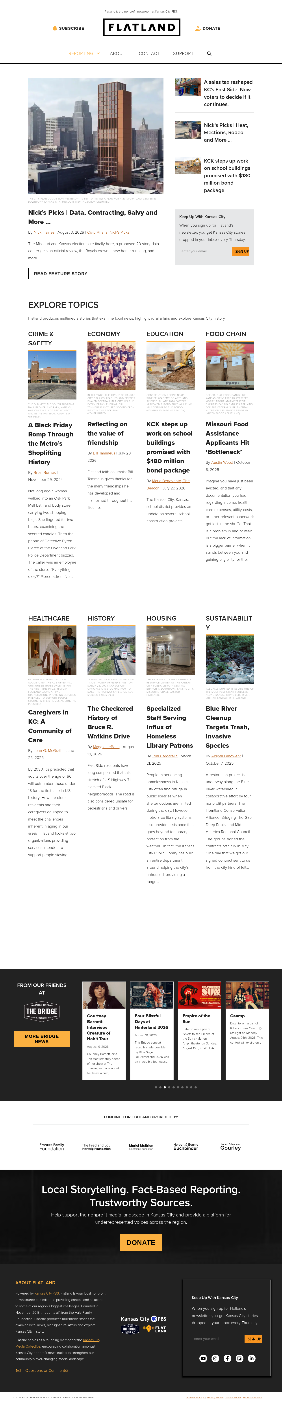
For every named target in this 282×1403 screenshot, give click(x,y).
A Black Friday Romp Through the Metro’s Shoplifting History (51, 443)
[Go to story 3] (165, 1087)
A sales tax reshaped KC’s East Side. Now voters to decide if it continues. (228, 93)
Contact (149, 53)
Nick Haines (44, 232)
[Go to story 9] (191, 1087)
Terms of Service (252, 1397)
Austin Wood (222, 462)
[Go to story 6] (178, 1087)
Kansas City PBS (47, 1293)
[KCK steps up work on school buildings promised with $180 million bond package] (188, 165)
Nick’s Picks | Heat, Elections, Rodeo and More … (226, 132)
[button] (98, 53)
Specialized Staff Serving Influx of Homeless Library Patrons (170, 727)
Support (183, 53)
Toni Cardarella (165, 755)
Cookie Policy (233, 1397)
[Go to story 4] (169, 1087)
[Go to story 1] (156, 1087)
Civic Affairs (97, 232)
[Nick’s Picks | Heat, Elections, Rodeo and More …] (188, 129)
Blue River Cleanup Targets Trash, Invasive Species (227, 727)
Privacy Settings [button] (195, 1397)
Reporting (81, 53)
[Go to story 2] (160, 1087)
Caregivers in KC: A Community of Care (49, 726)
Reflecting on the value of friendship (107, 433)
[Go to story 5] (174, 1087)
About (117, 53)
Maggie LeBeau (106, 746)
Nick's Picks (119, 232)
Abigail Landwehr (226, 755)
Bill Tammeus (104, 453)
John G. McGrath (48, 750)
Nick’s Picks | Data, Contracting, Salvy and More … (93, 217)
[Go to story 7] (182, 1087)
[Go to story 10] (196, 1087)
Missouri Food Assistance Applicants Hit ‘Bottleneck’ (227, 437)
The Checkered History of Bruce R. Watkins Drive (110, 722)
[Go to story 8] (187, 1087)
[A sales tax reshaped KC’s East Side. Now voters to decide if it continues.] (188, 86)
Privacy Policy (215, 1397)
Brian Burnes (45, 472)
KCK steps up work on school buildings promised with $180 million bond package (227, 175)
